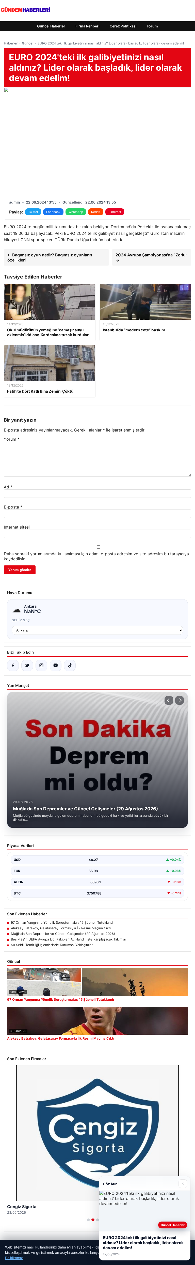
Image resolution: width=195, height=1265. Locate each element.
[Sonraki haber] (179, 700)
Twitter (33, 212)
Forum (152, 26)
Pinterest (114, 212)
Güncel (27, 43)
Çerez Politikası (123, 26)
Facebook (53, 212)
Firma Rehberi (87, 26)
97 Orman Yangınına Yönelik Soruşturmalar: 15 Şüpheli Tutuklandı (62, 922)
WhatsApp (76, 212)
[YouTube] (55, 665)
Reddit (95, 212)
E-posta (13, 507)
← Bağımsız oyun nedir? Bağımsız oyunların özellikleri (49, 257)
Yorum (12, 439)
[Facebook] (13, 665)
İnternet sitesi (17, 527)
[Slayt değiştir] (88, 1219)
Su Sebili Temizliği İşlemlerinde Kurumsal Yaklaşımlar (52, 945)
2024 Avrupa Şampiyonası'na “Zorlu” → (151, 257)
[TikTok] (70, 665)
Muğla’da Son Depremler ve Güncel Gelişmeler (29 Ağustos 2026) (63, 934)
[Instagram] (41, 665)
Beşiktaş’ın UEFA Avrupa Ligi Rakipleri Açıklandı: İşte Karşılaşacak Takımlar (68, 939)
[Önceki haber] (169, 700)
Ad (8, 486)
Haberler (11, 43)
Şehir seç (21, 620)
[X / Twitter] (27, 665)
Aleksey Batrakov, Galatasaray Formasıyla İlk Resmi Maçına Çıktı (61, 928)
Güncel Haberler (51, 26)
